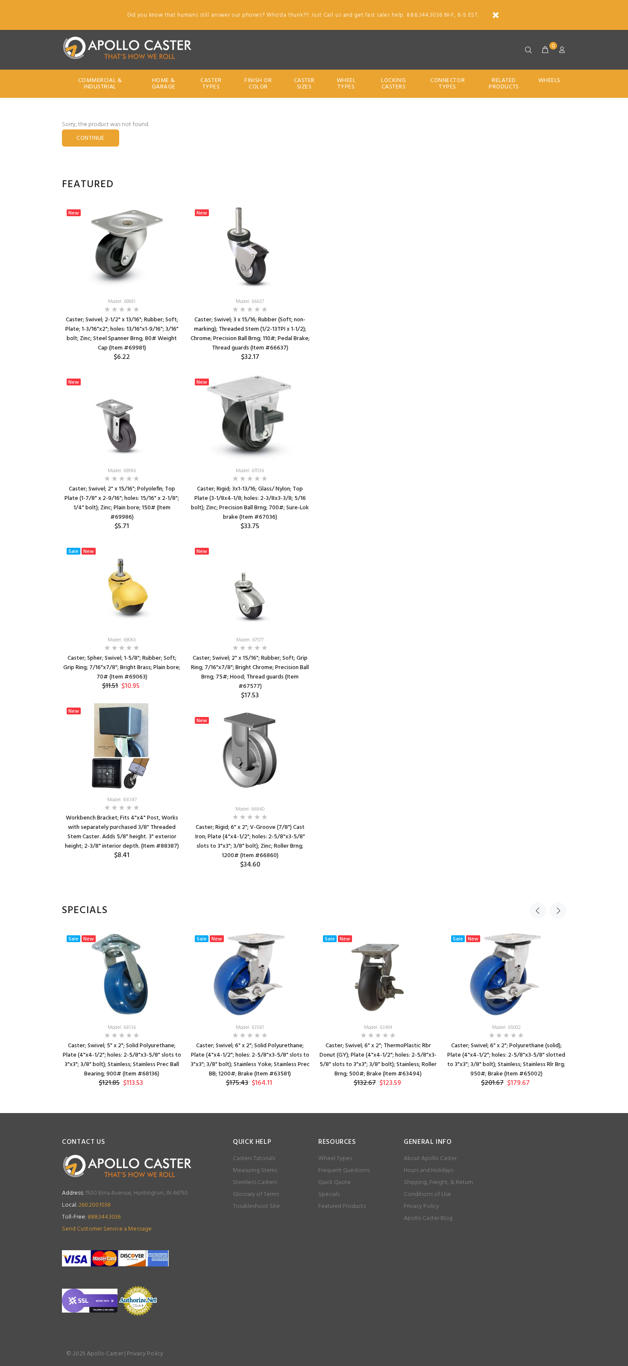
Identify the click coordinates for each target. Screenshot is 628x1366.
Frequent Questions (344, 1170)
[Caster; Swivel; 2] (122, 417)
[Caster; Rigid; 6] (250, 755)
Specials (329, 1194)
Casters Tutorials (254, 1158)
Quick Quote (334, 1182)
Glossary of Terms (256, 1194)
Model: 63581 (250, 1027)
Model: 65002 (506, 1027)
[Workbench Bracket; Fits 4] (122, 746)
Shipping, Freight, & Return (438, 1182)
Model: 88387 (122, 800)
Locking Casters (393, 84)
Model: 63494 (378, 1027)
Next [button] (558, 910)
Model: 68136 (122, 1027)
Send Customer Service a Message (107, 1229)
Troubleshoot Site (256, 1206)
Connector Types (447, 84)
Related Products (504, 84)
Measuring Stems (255, 1170)
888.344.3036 (91, 1217)
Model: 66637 (250, 301)
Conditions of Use (427, 1194)
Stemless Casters (255, 1182)
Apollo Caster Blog (428, 1218)
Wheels (549, 80)
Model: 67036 (250, 471)
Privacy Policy (421, 1206)
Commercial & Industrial (100, 84)
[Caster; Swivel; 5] (122, 973)
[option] (122, 538)
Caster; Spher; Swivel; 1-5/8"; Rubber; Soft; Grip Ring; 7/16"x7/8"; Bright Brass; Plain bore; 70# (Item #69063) (121, 667)
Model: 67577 (250, 640)
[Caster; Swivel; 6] (250, 973)
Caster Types (210, 84)
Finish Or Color (258, 84)
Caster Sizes (304, 84)
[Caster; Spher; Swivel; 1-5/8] (122, 586)
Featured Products (342, 1206)
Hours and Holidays (428, 1170)
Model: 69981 (121, 301)
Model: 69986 (122, 471)
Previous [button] (538, 910)
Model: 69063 (122, 640)
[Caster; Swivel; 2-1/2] (122, 248)
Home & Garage (164, 84)
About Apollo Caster (430, 1158)
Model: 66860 (249, 809)
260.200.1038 (86, 1205)
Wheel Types (346, 84)
